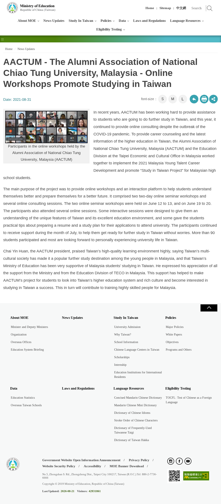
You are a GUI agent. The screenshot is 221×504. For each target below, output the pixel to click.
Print (204, 99)
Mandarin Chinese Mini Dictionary (135, 405)
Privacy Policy (139, 460)
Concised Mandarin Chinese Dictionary (138, 397)
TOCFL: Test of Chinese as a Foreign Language (189, 400)
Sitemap (165, 8)
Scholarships (121, 357)
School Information (126, 342)
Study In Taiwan (81, 20)
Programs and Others (178, 349)
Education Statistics (23, 397)
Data (122, 20)
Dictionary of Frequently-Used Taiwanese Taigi (133, 430)
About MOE (27, 20)
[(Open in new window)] (170, 461)
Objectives (172, 342)
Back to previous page (194, 99)
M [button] (172, 99)
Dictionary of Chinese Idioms (132, 412)
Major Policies (174, 327)
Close (208, 307)
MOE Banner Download (127, 466)
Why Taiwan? (122, 334)
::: (2, 5)
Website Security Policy (58, 466)
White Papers (174, 334)
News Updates (53, 20)
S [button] (162, 99)
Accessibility (92, 466)
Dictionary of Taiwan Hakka (131, 440)
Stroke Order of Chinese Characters (136, 420)
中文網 (181, 8)
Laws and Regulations (149, 20)
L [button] (183, 99)
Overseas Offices (21, 342)
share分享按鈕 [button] (213, 99)
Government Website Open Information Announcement (81, 460)
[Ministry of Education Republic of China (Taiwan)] (31, 8)
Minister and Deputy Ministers (29, 327)
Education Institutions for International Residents (138, 375)
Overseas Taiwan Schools (26, 405)
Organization (19, 334)
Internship (120, 364)
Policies (106, 20)
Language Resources (185, 20)
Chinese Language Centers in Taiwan (136, 349)
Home (149, 8)
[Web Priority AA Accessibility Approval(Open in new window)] (196, 476)
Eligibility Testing (109, 29)
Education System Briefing (27, 349)
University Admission (127, 327)
